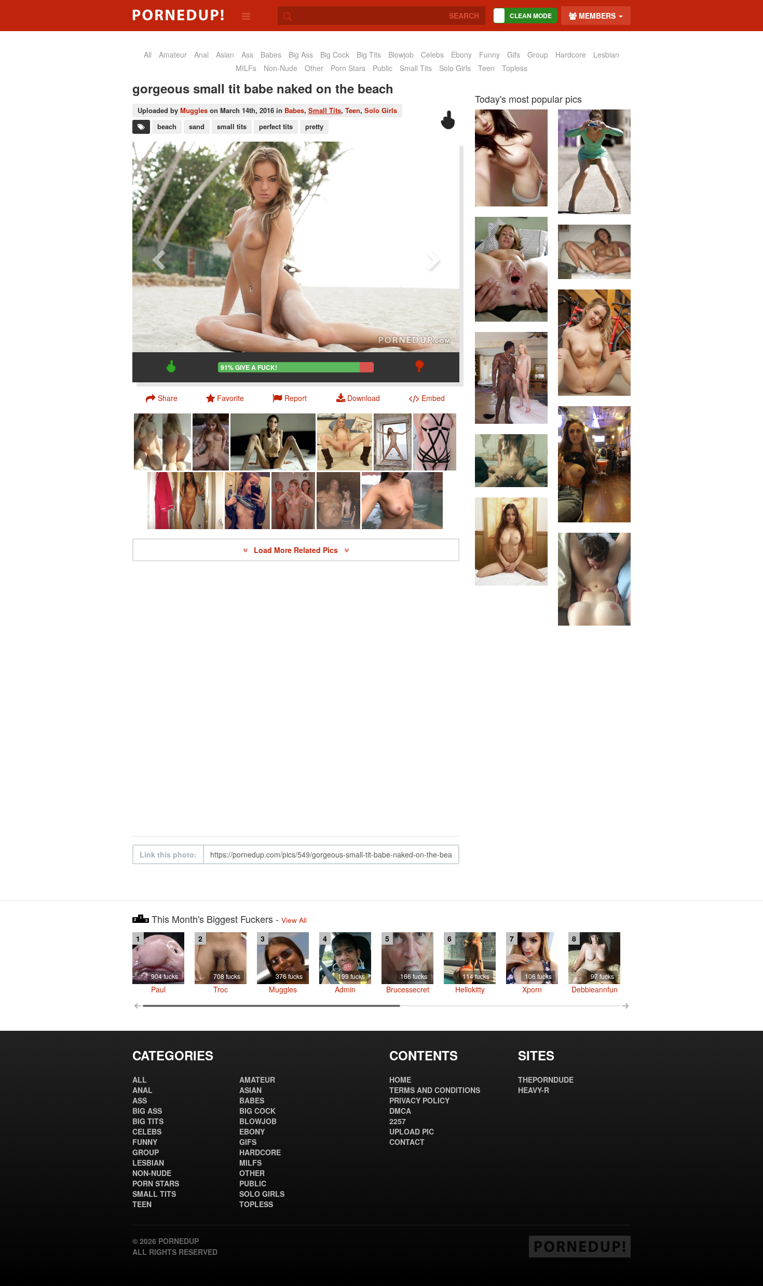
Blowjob (401, 54)
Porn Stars (348, 68)
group (537, 54)
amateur (173, 54)
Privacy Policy (419, 1100)
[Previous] (158, 262)
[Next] (433, 262)
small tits (232, 126)
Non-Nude (280, 68)
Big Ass (301, 54)
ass (247, 54)
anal (201, 54)
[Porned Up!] (178, 15)
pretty (314, 126)
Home (400, 1079)
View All (294, 920)
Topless (514, 68)
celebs (432, 54)
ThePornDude (546, 1079)
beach (166, 126)
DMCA (400, 1110)
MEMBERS (597, 15)
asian (225, 54)
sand (197, 126)
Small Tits (416, 68)
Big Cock (334, 54)
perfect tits (276, 126)
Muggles (194, 110)
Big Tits (369, 54)
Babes (294, 110)
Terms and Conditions (434, 1090)
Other (314, 68)
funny (489, 54)
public (382, 68)
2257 (397, 1121)
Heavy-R (533, 1090)
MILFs (246, 68)
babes (271, 54)
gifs (513, 54)
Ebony (461, 54)
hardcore (570, 54)
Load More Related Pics (297, 550)
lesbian (606, 54)
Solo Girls (455, 68)
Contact (407, 1142)
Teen (486, 68)
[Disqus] (295, 698)
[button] (289, 398)
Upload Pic (411, 1131)
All (148, 54)
